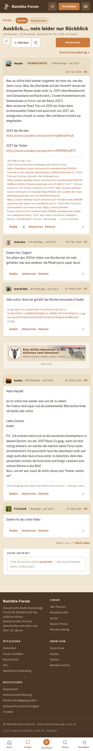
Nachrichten (11, 659)
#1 (85, 71)
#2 (85, 241)
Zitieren (50, 226)
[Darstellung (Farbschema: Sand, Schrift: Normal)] (52, 6)
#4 (85, 380)
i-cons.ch (70, 724)
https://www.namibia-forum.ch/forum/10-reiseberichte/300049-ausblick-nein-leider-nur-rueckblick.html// (44, 211)
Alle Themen (58, 607)
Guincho (20, 242)
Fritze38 (20, 509)
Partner (54, 659)
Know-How (57, 648)
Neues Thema (59, 624)
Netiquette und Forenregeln (21, 706)
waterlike (21, 289)
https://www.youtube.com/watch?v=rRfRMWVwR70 (40, 151)
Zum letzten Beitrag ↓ (74, 52)
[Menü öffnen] (85, 6)
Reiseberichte (39, 20)
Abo (5, 665)
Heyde (18, 63)
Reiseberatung (59, 629)
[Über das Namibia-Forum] (6, 6)
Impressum (10, 689)
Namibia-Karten (60, 665)
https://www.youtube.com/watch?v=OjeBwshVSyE (40, 136)
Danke (13, 226)
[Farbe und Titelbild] (35, 42)
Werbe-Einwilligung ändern (20, 700)
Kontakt (8, 712)
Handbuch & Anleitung (17, 671)
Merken (21, 43)
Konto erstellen (13, 654)
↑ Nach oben (81, 543)
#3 (85, 288)
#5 (85, 508)
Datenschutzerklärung (17, 695)
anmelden (46, 562)
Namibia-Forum (25, 6)
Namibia (22, 20)
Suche (54, 618)
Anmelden (69, 6)
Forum (7, 20)
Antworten (72, 42)
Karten (54, 654)
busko (18, 380)
